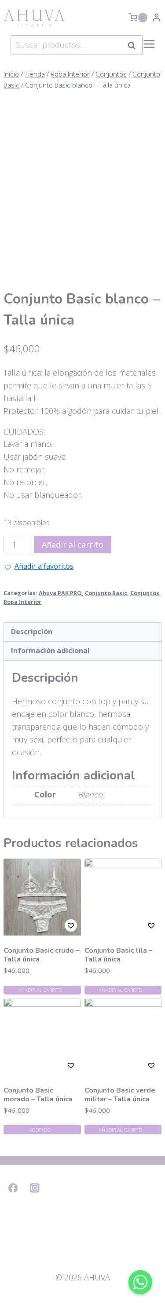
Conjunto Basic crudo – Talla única (41, 955)
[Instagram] (35, 1187)
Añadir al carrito (40, 990)
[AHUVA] (34, 17)
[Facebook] (13, 1187)
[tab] (82, 632)
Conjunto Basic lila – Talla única (118, 955)
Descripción (31, 631)
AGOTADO (40, 1129)
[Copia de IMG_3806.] (82, 334)
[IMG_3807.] (82, 491)
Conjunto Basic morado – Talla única (38, 1095)
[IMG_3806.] (82, 176)
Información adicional (50, 650)
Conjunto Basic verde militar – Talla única (119, 1095)
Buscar (134, 45)
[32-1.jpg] (82, 807)
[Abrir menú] (149, 48)
